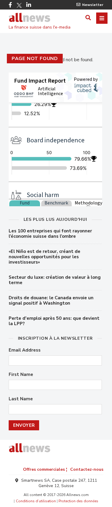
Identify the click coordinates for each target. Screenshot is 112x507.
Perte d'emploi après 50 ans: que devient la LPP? (54, 321)
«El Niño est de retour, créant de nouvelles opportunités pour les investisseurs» (44, 257)
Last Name (21, 399)
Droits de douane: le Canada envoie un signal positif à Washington (51, 300)
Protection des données (78, 501)
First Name (21, 374)
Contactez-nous (86, 469)
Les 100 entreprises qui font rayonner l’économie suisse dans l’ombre (50, 233)
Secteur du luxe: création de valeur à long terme (55, 280)
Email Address (25, 350)
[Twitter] (19, 5)
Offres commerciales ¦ (45, 469)
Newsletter (92, 4)
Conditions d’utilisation (36, 501)
